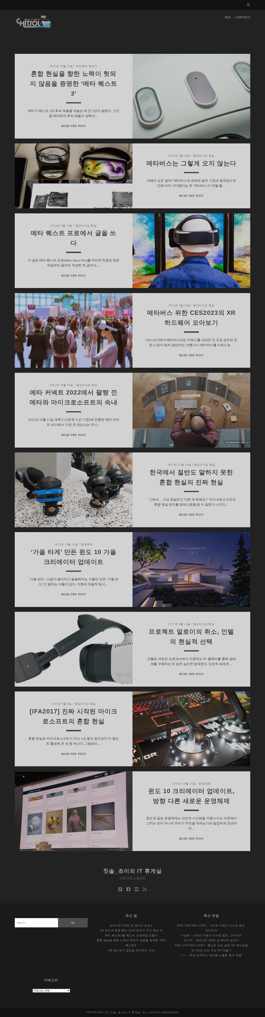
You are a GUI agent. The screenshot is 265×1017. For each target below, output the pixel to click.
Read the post (73, 126)
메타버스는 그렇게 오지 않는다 (191, 163)
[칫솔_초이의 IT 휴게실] (34, 27)
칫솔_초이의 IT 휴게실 (132, 871)
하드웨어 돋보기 (87, 66)
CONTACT (243, 17)
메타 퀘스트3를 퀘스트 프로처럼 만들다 (131, 935)
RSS (228, 17)
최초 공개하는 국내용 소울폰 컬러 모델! (216, 955)
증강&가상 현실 (203, 155)
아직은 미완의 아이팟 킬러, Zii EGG (217, 935)
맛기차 (188, 940)
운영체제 (87, 544)
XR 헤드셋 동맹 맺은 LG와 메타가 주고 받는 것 (131, 930)
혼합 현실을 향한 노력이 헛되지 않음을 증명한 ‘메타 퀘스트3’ (73, 83)
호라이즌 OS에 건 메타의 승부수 (131, 925)
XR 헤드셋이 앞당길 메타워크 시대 (131, 950)
